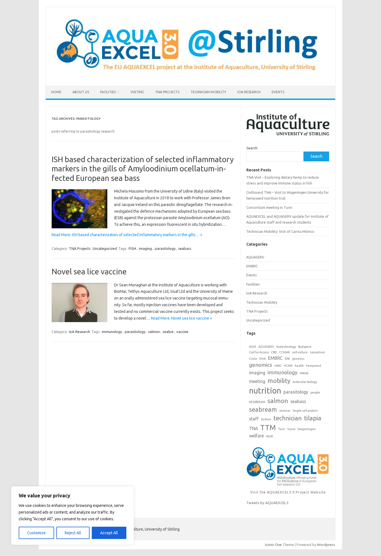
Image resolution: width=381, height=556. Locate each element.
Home (56, 92)
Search (251, 148)
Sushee (266, 419)
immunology (112, 332)
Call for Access (259, 352)
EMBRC (252, 266)
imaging (145, 248)
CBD (274, 352)
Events (278, 92)
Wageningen (307, 429)
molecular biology (305, 382)
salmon (154, 332)
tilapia (312, 417)
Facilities (108, 92)
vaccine (182, 332)
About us (81, 92)
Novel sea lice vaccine (89, 271)
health (299, 365)
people (315, 392)
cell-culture (300, 352)
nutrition (265, 390)
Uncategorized (105, 248)
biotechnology (286, 346)
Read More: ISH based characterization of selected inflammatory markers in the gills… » (127, 235)
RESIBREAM (257, 402)
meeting (257, 381)
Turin (281, 429)
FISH (132, 248)
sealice (168, 332)
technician (287, 417)
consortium (317, 352)
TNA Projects (167, 92)
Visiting (137, 92)
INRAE (304, 373)
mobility (278, 380)
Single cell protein (305, 410)
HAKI (277, 365)
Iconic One (273, 545)
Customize (36, 533)
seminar (284, 410)
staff (254, 418)
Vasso (291, 429)
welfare (256, 435)
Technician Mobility (208, 92)
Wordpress (326, 545)
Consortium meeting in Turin (269, 207)
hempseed (313, 365)
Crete (253, 358)
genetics (298, 358)
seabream (263, 409)
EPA (287, 358)
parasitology (165, 248)
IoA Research (249, 92)
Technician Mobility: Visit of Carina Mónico (280, 231)
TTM (268, 427)
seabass (184, 248)
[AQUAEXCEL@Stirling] (190, 76)
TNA (253, 428)
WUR (269, 436)
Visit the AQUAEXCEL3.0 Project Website (288, 492)
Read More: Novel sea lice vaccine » (181, 318)
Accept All (109, 533)
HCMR (288, 365)
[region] (72, 515)
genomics (260, 365)
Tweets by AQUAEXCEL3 (267, 502)
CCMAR (284, 352)
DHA (262, 358)
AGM (252, 346)
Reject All (73, 533)
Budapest (304, 346)
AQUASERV (255, 257)
